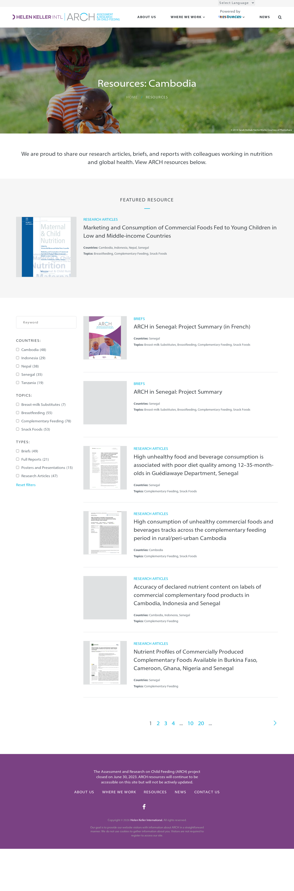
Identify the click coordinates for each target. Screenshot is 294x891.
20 (201, 723)
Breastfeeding (36, 412)
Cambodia (33, 349)
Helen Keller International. (146, 820)
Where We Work (186, 17)
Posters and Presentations (47, 467)
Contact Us (207, 792)
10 (190, 723)
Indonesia (33, 358)
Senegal (31, 374)
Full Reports (35, 459)
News (181, 792)
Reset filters (26, 484)
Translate (234, 16)
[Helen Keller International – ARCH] (66, 16)
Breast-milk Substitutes (43, 404)
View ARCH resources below (170, 162)
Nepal (30, 366)
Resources (155, 792)
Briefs (29, 451)
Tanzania (32, 382)
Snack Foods (35, 429)
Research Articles (39, 475)
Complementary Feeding (46, 421)
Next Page (275, 723)
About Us (146, 17)
